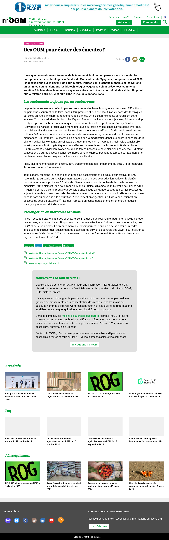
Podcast (101, 30)
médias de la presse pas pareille (81, 315)
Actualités (39, 30)
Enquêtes (69, 30)
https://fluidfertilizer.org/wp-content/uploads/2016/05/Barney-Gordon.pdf (59, 258)
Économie (29, 246)
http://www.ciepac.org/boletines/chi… (43, 263)
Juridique (85, 30)
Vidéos (115, 30)
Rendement (68, 246)
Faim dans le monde (52, 246)
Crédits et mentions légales (87, 537)
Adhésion (124, 22)
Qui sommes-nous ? (118, 17)
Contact (138, 17)
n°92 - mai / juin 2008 (34, 44)
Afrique (38, 246)
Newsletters (153, 17)
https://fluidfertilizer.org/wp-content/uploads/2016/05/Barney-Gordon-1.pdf (60, 253)
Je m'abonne (99, 526)
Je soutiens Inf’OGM (84, 344)
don (151, 22)
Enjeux (54, 30)
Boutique (129, 30)
